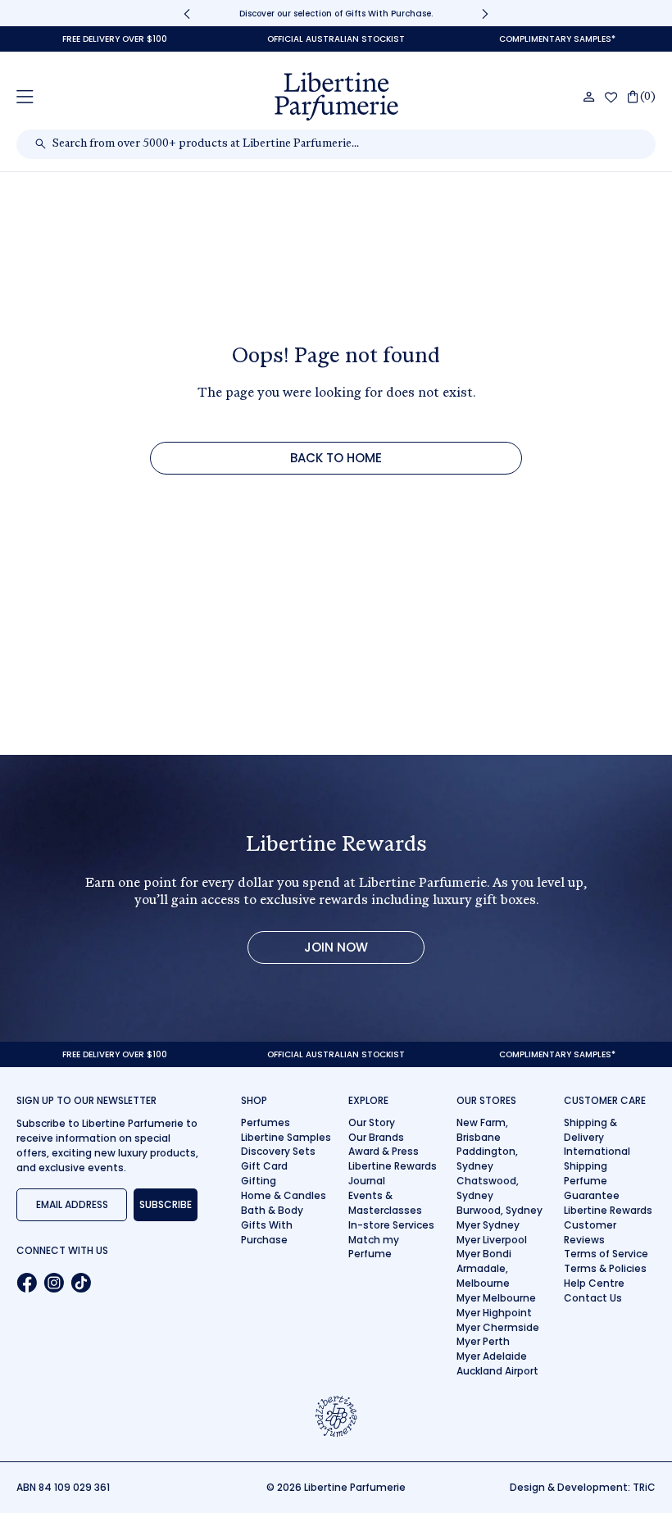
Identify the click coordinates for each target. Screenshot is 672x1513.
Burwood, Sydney (499, 1210)
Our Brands (376, 1137)
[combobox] (344, 144)
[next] (485, 13)
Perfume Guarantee (592, 1188)
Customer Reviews (590, 1232)
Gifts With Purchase (267, 1232)
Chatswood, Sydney (487, 1188)
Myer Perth (483, 1341)
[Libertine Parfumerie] (336, 96)
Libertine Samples (286, 1137)
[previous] (186, 13)
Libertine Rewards (392, 1166)
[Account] (589, 97)
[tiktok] (80, 1282)
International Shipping (597, 1158)
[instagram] (53, 1282)
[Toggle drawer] (25, 96)
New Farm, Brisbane (482, 1129)
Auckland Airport (497, 1371)
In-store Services (391, 1225)
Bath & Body (272, 1210)
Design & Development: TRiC (583, 1487)
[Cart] (642, 96)
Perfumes (265, 1122)
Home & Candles (283, 1195)
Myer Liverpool (491, 1240)
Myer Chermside (497, 1327)
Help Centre (594, 1283)
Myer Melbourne (496, 1298)
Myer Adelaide (491, 1356)
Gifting (258, 1181)
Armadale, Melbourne (483, 1275)
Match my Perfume (373, 1247)
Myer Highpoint (494, 1313)
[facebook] (26, 1282)
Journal (366, 1181)
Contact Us (593, 1298)
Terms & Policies (605, 1268)
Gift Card (264, 1166)
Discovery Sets (278, 1151)
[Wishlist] (611, 97)
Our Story (371, 1122)
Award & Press (383, 1151)
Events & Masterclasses (385, 1202)
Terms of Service (606, 1254)
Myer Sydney (488, 1225)
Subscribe (165, 1204)
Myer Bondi (483, 1254)
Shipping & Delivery (590, 1129)
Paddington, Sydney (487, 1158)
